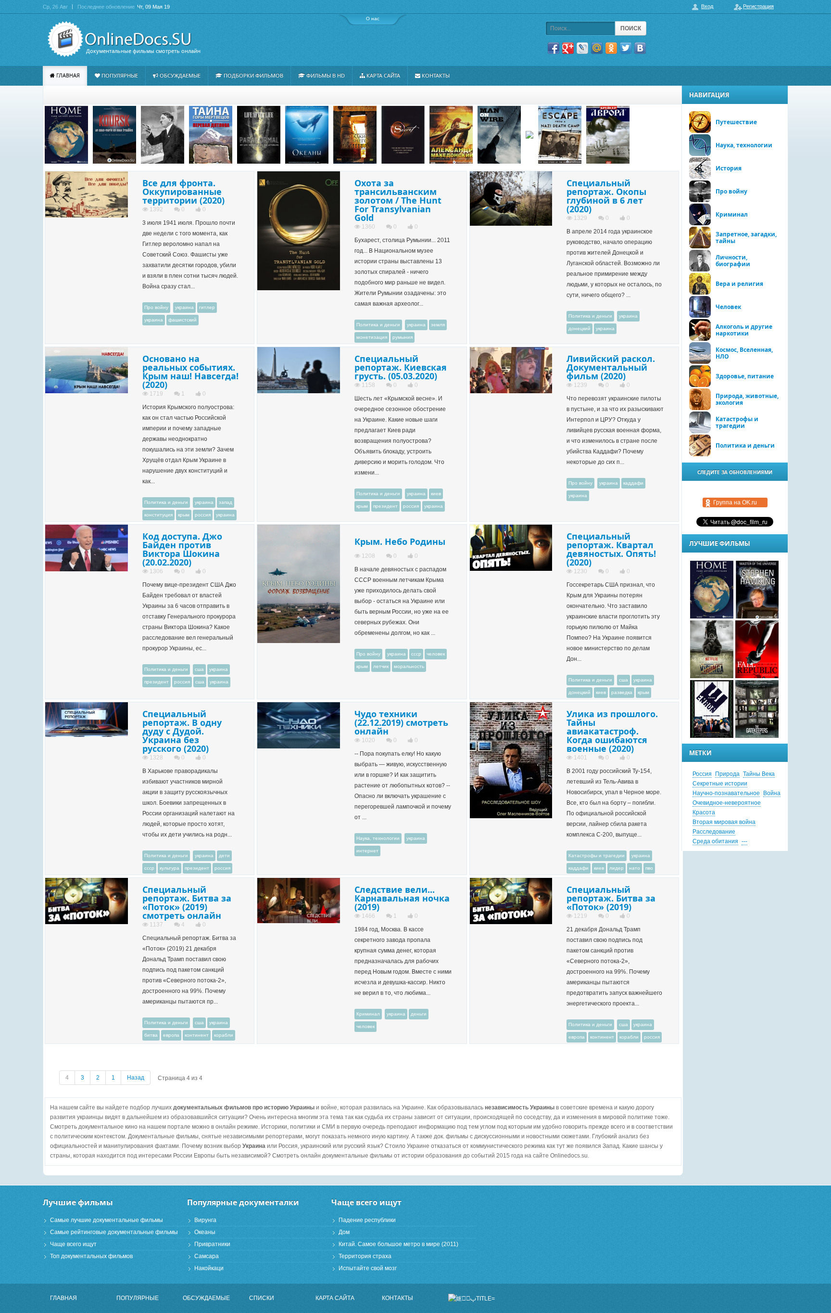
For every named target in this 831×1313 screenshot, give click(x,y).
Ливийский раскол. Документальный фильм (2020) (611, 367)
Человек (728, 307)
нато (634, 868)
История (729, 168)
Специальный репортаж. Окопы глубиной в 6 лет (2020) (606, 196)
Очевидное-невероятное (726, 802)
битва (151, 1035)
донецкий (579, 328)
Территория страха (365, 1256)
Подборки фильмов (253, 75)
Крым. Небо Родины (399, 541)
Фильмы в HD (325, 75)
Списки (261, 1298)
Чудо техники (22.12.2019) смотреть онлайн (401, 722)
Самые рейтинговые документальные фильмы (114, 1232)
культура (169, 868)
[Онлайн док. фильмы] (121, 39)
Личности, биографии (733, 260)
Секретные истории (719, 783)
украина (184, 307)
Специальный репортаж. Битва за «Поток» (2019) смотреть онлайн (186, 902)
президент (385, 506)
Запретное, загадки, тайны (746, 237)
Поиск (630, 28)
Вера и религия (739, 284)
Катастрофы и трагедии (596, 855)
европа (171, 1035)
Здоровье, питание (745, 376)
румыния (402, 337)
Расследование (713, 831)
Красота (703, 812)
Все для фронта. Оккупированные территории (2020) (183, 191)
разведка (621, 692)
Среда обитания (715, 841)
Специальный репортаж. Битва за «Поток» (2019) (611, 898)
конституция (158, 514)
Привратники (212, 1244)
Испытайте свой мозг (368, 1268)
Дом (344, 1232)
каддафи (633, 483)
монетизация (371, 337)
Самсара (206, 1256)
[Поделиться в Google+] (568, 48)
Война (772, 793)
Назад (135, 1077)
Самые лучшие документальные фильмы (106, 1220)
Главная (68, 75)
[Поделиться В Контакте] (640, 48)
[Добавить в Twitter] (625, 48)
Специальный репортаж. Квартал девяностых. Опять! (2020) (611, 549)
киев (436, 493)
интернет (367, 850)
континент (197, 1035)
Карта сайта (383, 75)
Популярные (119, 75)
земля (438, 324)
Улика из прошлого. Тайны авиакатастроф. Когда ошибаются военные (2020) (612, 731)
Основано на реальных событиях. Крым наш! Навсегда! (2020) (190, 371)
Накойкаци (209, 1268)
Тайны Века (759, 774)
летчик (381, 666)
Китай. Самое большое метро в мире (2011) (398, 1244)
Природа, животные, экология (747, 399)
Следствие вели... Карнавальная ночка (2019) (402, 898)
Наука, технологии (378, 838)
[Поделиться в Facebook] (553, 48)
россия (203, 514)
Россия (702, 774)
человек (436, 653)
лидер (616, 868)
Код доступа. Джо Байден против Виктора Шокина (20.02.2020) (182, 549)
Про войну (156, 307)
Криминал (368, 1014)
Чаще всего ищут (73, 1244)
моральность (409, 666)
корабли (223, 1035)
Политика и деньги (378, 324)
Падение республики (367, 1220)
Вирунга (205, 1220)
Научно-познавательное (726, 793)
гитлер (207, 307)
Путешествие (736, 122)
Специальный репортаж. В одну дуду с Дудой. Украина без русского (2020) (182, 731)
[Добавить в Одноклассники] (611, 48)
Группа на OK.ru (735, 502)
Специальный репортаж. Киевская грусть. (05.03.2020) (400, 367)
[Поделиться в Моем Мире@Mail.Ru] (597, 48)
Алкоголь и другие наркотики (744, 329)
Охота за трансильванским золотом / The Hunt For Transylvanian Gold (397, 200)
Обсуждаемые (180, 75)
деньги (419, 1014)
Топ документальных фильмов (91, 1256)
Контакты (436, 75)
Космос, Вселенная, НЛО (744, 353)
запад (225, 502)
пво (649, 868)
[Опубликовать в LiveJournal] (582, 48)
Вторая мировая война (723, 822)
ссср (416, 653)
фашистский (182, 319)
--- (744, 841)
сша (199, 669)
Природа (727, 774)
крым (183, 514)
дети (224, 855)
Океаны (204, 1232)
